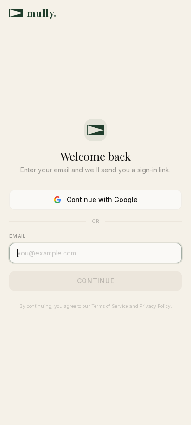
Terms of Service (109, 306)
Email (17, 236)
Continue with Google (102, 199)
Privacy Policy (155, 306)
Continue (96, 281)
